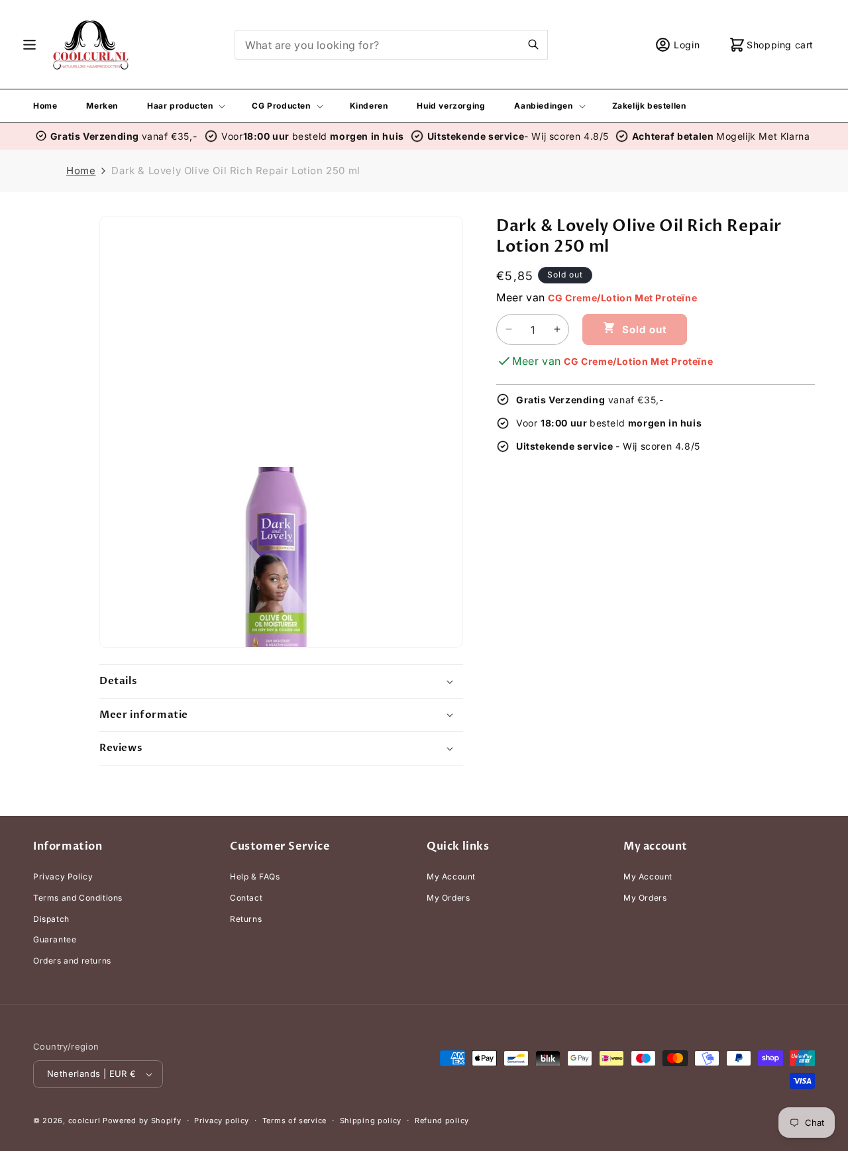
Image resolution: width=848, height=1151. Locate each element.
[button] (29, 44)
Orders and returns (72, 961)
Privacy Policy (63, 876)
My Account (451, 876)
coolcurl (84, 1120)
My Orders (448, 898)
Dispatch (51, 919)
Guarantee (54, 939)
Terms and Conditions (78, 898)
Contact (246, 898)
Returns (246, 919)
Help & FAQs (255, 876)
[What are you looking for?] (533, 44)
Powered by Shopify (142, 1120)
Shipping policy (371, 1120)
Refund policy (442, 1120)
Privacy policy (221, 1120)
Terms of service (294, 1120)
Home (80, 170)
